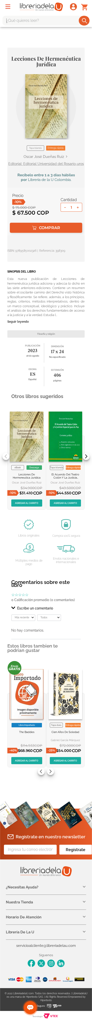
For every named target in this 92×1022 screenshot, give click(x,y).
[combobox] (46, 20)
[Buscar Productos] (84, 21)
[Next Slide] (86, 456)
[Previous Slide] (5, 456)
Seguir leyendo (18, 321)
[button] (46, 106)
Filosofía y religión (46, 334)
